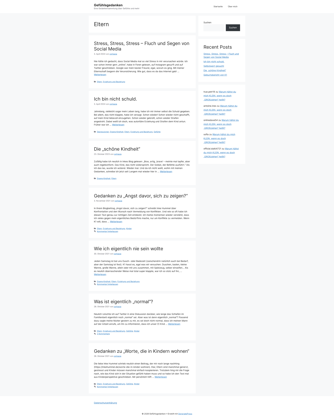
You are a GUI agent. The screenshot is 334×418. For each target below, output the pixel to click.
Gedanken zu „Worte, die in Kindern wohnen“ (141, 351)
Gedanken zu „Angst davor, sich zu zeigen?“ (141, 195)
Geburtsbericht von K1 (215, 75)
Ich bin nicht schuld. (115, 99)
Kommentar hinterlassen (107, 231)
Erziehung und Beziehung (114, 82)
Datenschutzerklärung (105, 403)
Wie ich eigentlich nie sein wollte (128, 248)
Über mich (232, 6)
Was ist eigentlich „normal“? (123, 301)
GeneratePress (185, 414)
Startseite (218, 6)
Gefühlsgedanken (108, 5)
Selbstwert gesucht (214, 66)
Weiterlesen (100, 74)
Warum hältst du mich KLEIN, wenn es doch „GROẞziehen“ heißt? (220, 95)
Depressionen (103, 132)
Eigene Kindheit (116, 132)
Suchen (207, 22)
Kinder (129, 228)
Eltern (99, 82)
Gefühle (157, 132)
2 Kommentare (103, 334)
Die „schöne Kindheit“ (117, 149)
